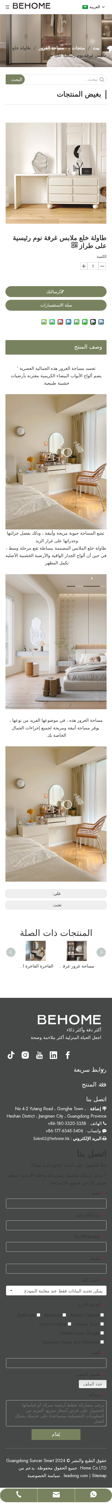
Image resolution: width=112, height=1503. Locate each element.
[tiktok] (11, 1055)
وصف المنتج (88, 347)
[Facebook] (67, 1055)
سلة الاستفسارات (56, 305)
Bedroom (53, 1315)
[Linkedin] (53, 1055)
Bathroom (27, 1315)
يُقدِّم (56, 1434)
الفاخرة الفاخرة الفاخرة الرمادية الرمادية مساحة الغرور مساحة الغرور (35, 966)
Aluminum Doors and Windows (71, 1342)
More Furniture (53, 1324)
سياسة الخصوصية (43, 1475)
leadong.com (76, 1475)
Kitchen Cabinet (85, 1315)
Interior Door (87, 1324)
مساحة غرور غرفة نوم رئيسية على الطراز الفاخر (76, 966)
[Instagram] (25, 1055)
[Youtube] (39, 1055)
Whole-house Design (80, 1333)
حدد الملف (92, 1384)
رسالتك (53, 292)
